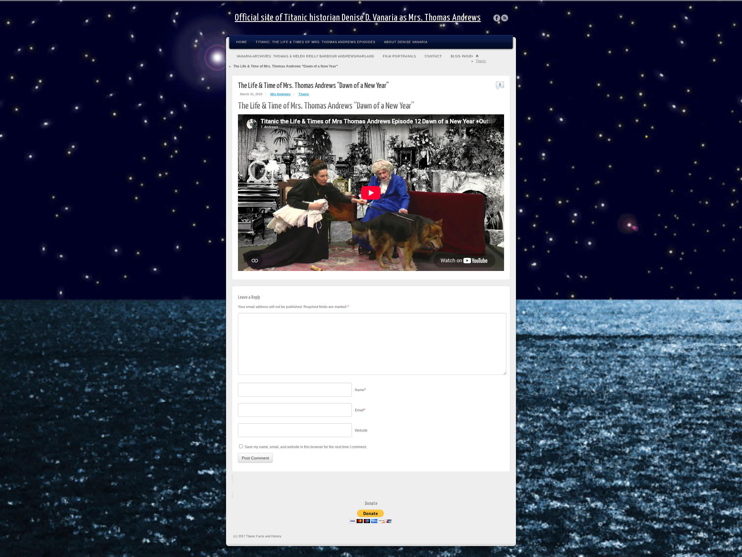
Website (361, 430)
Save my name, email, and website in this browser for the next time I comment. (306, 447)
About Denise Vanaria (406, 42)
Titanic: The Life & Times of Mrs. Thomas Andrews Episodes (315, 42)
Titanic (481, 61)
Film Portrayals (399, 56)
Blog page (460, 56)
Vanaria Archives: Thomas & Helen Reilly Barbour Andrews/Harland (305, 56)
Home (241, 42)
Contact (433, 56)
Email (360, 410)
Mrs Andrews (280, 94)
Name (360, 390)
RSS (504, 17)
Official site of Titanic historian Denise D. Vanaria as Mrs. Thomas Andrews (358, 18)
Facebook (497, 17)
